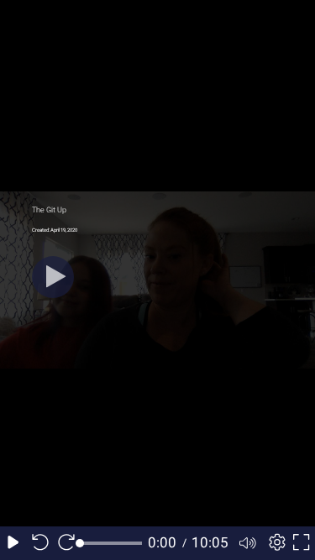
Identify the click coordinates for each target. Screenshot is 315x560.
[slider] (111, 543)
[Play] (53, 277)
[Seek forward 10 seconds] (66, 543)
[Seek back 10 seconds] (40, 543)
